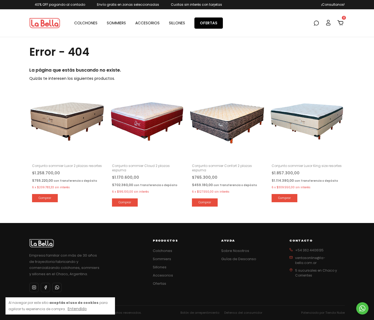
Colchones (162, 250)
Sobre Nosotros (235, 250)
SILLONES (177, 23)
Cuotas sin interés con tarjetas (196, 4)
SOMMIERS (116, 23)
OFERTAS (208, 23)
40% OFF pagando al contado (60, 4)
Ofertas (159, 283)
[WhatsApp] (57, 287)
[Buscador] (316, 23)
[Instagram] (34, 287)
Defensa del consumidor (243, 312)
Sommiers (162, 259)
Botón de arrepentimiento (199, 312)
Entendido (77, 308)
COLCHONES (85, 23)
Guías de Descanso (238, 259)
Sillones (159, 267)
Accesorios (163, 275)
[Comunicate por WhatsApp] (362, 308)
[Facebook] (45, 287)
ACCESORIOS (147, 23)
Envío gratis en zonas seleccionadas (128, 4)
